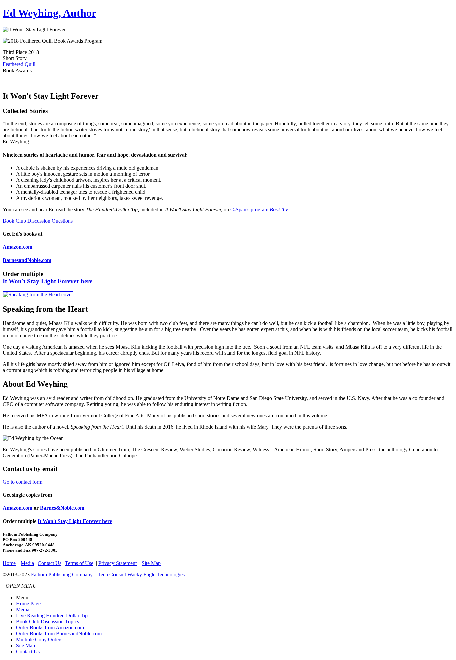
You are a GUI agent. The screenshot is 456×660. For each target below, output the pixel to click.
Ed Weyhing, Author (49, 13)
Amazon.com (17, 247)
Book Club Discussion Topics (47, 621)
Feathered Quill (19, 64)
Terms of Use (79, 563)
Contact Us (49, 563)
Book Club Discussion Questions (38, 221)
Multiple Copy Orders (39, 639)
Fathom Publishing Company (62, 574)
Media (27, 563)
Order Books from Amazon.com (50, 627)
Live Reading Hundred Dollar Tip (52, 615)
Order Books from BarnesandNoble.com (59, 633)
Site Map (151, 563)
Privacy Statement (117, 563)
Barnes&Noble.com (62, 508)
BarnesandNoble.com (27, 260)
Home (9, 563)
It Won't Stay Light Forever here (47, 281)
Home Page (28, 603)
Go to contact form (22, 482)
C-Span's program (259, 209)
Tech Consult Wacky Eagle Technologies (141, 574)
